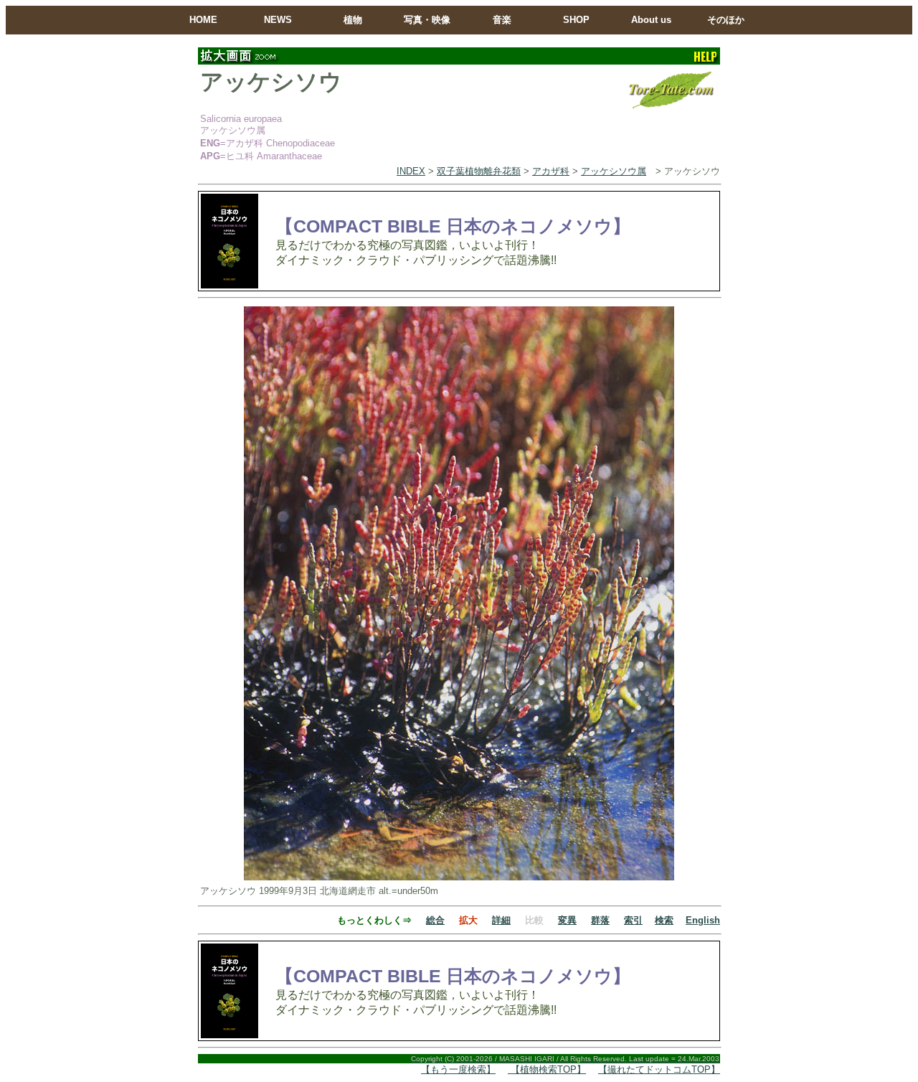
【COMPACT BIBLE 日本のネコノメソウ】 (452, 226)
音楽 (502, 19)
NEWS (278, 19)
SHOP (576, 19)
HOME (203, 19)
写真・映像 (427, 19)
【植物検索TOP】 (547, 1069)
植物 (353, 19)
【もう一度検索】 (458, 1069)
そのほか (725, 19)
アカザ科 (550, 171)
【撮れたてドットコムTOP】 (659, 1069)
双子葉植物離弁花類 (479, 171)
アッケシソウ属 (613, 171)
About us (651, 19)
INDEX (411, 171)
